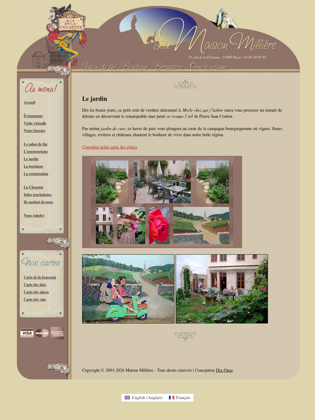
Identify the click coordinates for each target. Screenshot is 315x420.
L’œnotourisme (36, 151)
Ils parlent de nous (38, 201)
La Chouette (33, 187)
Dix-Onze (224, 370)
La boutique (33, 166)
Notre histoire (34, 130)
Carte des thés (35, 284)
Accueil (29, 102)
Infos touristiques (38, 194)
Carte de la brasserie (40, 277)
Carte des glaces (36, 292)
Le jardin (31, 158)
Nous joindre (34, 215)
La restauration (36, 173)
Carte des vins (35, 299)
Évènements (33, 115)
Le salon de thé (35, 144)
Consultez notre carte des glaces (109, 147)
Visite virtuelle (35, 123)
